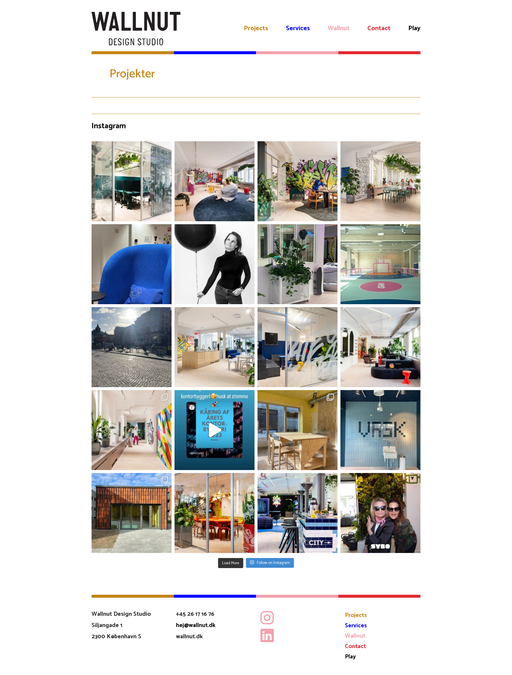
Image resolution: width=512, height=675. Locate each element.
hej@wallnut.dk (195, 625)
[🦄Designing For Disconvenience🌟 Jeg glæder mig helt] (215, 264)
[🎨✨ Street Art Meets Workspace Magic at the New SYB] (132, 430)
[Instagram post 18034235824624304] (215, 430)
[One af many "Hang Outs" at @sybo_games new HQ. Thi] (215, 347)
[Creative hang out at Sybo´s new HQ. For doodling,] (380, 181)
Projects (256, 28)
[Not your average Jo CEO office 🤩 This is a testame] (297, 181)
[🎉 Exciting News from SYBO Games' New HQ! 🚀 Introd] (215, 513)
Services (298, 28)
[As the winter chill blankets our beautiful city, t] (132, 347)
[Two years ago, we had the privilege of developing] (380, 264)
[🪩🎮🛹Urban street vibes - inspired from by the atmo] (297, 513)
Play (414, 28)
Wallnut (339, 28)
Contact (379, 28)
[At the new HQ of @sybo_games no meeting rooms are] (297, 347)
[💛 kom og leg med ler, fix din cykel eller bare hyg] (297, 430)
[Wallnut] (136, 28)
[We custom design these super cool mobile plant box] (297, 264)
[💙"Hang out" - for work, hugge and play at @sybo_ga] (380, 347)
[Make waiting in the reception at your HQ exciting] (380, 513)
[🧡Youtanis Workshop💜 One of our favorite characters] (215, 181)
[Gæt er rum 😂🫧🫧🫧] (380, 430)
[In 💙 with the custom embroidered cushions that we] (132, 264)
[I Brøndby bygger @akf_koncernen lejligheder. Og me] (132, 513)
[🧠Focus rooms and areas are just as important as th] (132, 181)
